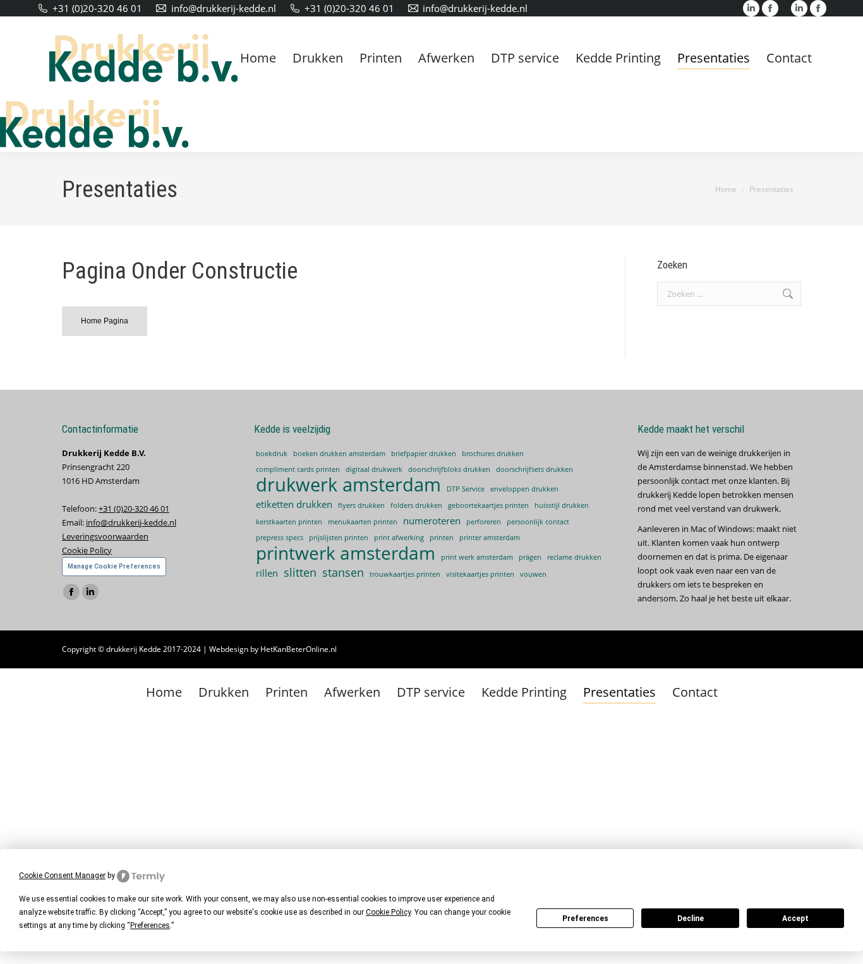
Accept (795, 918)
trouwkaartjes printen (405, 574)
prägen (530, 557)
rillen (267, 573)
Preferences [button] (150, 925)
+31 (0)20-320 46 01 (97, 8)
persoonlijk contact (538, 521)
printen (442, 537)
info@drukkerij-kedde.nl (223, 8)
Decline (690, 918)
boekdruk (271, 453)
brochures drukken (493, 453)
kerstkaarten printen (289, 521)
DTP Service (466, 489)
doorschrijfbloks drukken (449, 469)
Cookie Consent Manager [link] (62, 875)
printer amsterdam (489, 537)
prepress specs (279, 537)
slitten (300, 572)
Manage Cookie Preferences (114, 566)
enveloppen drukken (524, 489)
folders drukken (416, 505)
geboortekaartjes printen (488, 505)
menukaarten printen (362, 521)
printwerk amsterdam (345, 553)
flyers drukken (361, 505)
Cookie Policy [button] (388, 912)
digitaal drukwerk (374, 469)
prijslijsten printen (338, 537)
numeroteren (432, 520)
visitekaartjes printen (480, 574)
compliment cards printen (298, 469)
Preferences (585, 918)
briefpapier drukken (423, 453)
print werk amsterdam (477, 557)
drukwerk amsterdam (348, 484)
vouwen (533, 574)
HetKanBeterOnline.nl (298, 649)
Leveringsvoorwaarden (105, 536)
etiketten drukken (294, 504)
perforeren (483, 521)
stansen (343, 572)
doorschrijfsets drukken (534, 469)
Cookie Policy (87, 550)
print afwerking (399, 537)
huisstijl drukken (561, 505)
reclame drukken (574, 557)
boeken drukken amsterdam (339, 453)
